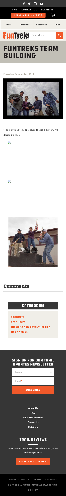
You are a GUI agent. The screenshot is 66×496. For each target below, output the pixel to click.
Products (24, 24)
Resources (41, 24)
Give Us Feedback (33, 417)
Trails (8, 24)
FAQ (14, 9)
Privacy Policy (19, 479)
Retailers (47, 9)
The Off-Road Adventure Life (30, 327)
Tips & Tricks (19, 332)
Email (18, 381)
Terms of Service (45, 479)
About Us (33, 408)
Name (18, 372)
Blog (58, 24)
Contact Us (29, 9)
